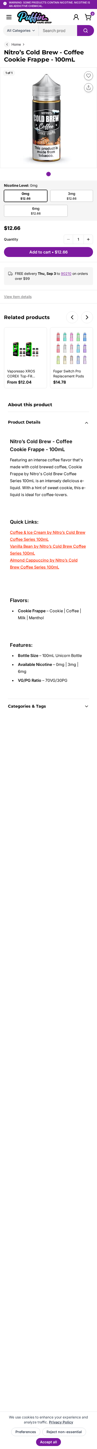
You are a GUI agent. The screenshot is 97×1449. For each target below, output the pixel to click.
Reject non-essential (64, 1432)
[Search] (85, 30)
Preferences (25, 1432)
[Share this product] (88, 87)
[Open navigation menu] (9, 17)
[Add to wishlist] (88, 75)
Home (16, 44)
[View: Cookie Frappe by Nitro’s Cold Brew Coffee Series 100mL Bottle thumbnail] (48, 174)
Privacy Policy (61, 1422)
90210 (66, 273)
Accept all (48, 1442)
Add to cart (48, 252)
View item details (18, 296)
